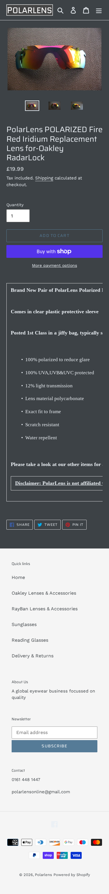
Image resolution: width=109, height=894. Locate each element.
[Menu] (98, 10)
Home (18, 577)
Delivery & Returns (32, 656)
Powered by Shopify (71, 875)
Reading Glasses (30, 640)
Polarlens (43, 875)
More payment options (54, 265)
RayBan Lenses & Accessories (45, 608)
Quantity (15, 204)
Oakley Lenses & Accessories (44, 593)
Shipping (44, 178)
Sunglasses (24, 624)
